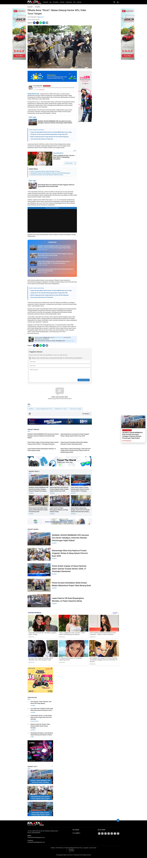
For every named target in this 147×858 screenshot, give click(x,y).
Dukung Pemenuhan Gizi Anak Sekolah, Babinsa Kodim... (47, 175)
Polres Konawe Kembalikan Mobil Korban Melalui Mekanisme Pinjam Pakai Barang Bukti (74, 443)
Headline (37, 7)
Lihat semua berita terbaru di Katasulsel (41, 139)
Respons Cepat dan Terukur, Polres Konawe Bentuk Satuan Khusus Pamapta (40, 726)
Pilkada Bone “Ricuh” (61, 409)
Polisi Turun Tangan (75, 409)
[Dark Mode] (117, 2)
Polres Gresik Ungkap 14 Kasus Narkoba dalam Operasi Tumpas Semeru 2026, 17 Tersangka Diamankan (43, 443)
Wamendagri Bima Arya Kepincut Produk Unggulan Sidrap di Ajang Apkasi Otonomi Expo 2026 (56, 185)
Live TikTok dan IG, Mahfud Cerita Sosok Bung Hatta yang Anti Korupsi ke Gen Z (42, 709)
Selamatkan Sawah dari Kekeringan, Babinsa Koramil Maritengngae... (50, 173)
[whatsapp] (40, 22)
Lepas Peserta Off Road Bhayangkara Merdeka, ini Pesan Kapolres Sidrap (42, 449)
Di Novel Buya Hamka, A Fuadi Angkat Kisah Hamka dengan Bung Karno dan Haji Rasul (41, 717)
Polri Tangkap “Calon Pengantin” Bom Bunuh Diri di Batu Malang (41, 702)
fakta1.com (40, 17)
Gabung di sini (69, 341)
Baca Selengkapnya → (127, 440)
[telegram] (43, 22)
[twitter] (37, 22)
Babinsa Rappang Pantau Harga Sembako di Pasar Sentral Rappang (49, 136)
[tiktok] (118, 833)
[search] (114, 2)
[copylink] (47, 22)
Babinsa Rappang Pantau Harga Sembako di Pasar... (45, 171)
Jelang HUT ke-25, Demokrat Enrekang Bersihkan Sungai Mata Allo (49, 134)
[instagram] (111, 833)
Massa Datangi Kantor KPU (44, 409)
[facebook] (34, 22)
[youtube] (115, 833)
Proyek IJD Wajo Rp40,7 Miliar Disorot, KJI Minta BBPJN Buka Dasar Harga (51, 132)
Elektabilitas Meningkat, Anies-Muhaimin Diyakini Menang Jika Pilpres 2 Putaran (42, 734)
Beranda (30, 7)
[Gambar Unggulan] (60, 68)
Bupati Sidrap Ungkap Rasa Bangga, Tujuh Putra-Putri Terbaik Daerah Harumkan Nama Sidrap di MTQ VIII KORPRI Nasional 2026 (76, 450)
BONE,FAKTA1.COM (33, 94)
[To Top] (118, 820)
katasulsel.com (59, 337)
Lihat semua (41, 89)
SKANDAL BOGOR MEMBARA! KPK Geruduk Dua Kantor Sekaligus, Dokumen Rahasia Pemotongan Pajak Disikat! (55, 122)
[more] (52, 766)
